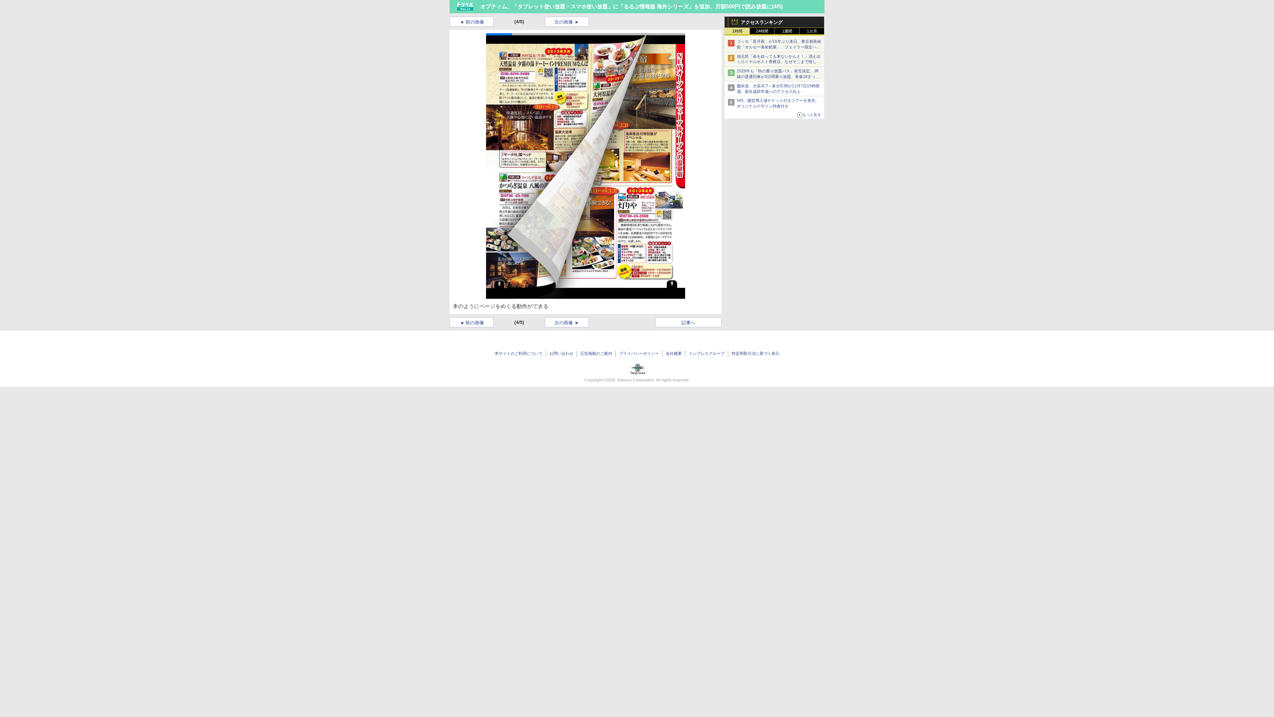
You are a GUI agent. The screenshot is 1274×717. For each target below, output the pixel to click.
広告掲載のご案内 (596, 353)
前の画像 (474, 22)
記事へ (688, 322)
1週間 (787, 31)
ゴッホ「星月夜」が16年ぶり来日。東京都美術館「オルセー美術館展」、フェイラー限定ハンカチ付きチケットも (779, 47)
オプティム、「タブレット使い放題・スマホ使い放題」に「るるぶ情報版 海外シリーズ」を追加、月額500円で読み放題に (626, 6)
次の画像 (563, 22)
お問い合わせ (561, 353)
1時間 (737, 31)
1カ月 (812, 31)
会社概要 (674, 353)
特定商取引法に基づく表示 (755, 353)
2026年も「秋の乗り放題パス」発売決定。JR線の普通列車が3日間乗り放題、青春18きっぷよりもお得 (778, 77)
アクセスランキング (762, 22)
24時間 (762, 31)
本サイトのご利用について (518, 353)
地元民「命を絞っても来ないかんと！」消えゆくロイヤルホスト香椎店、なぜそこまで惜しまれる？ (778, 62)
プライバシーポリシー (639, 353)
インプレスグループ (707, 353)
